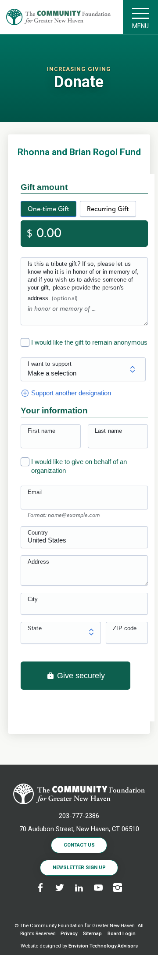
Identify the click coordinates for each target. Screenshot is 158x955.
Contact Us (79, 845)
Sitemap (92, 933)
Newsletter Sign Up (79, 867)
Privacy (69, 933)
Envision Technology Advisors (103, 946)
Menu (140, 26)
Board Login (122, 933)
